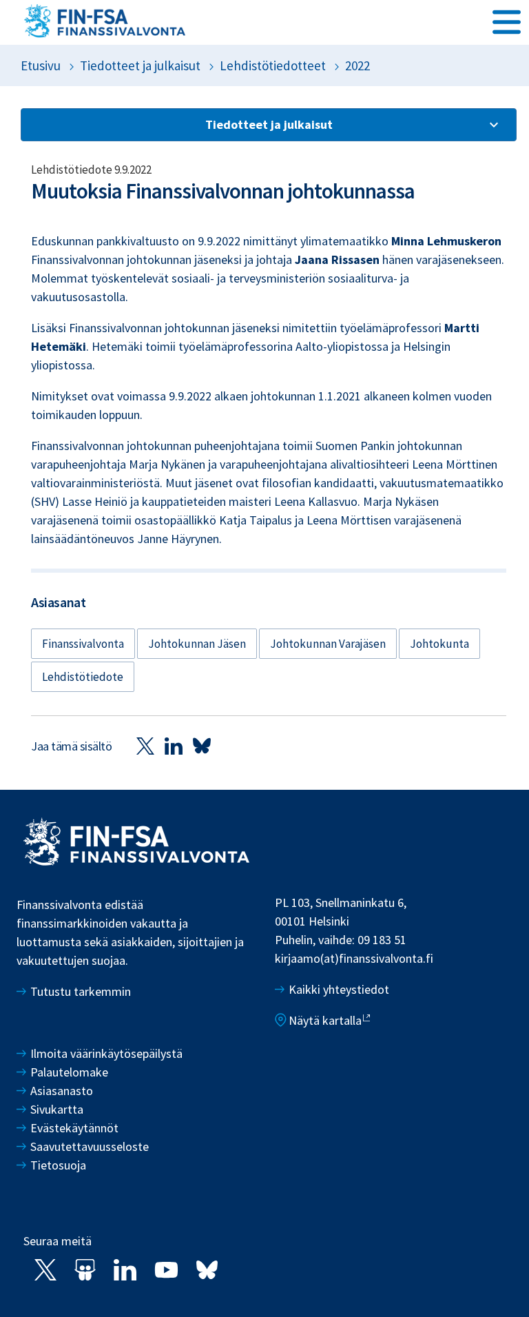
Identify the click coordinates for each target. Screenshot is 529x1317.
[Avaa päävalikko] (506, 21)
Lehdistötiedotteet (273, 65)
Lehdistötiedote (82, 676)
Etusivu (41, 65)
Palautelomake (69, 1072)
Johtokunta (439, 643)
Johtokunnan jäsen (197, 643)
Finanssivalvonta (83, 643)
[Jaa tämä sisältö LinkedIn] (174, 745)
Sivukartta (56, 1109)
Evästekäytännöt (74, 1128)
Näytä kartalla (325, 1020)
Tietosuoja (58, 1165)
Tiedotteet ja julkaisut (140, 65)
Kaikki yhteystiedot (339, 989)
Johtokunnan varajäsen (328, 643)
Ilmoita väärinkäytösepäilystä (106, 1053)
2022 (357, 65)
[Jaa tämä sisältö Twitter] (145, 745)
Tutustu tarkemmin (80, 991)
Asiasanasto (61, 1091)
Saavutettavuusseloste (89, 1146)
